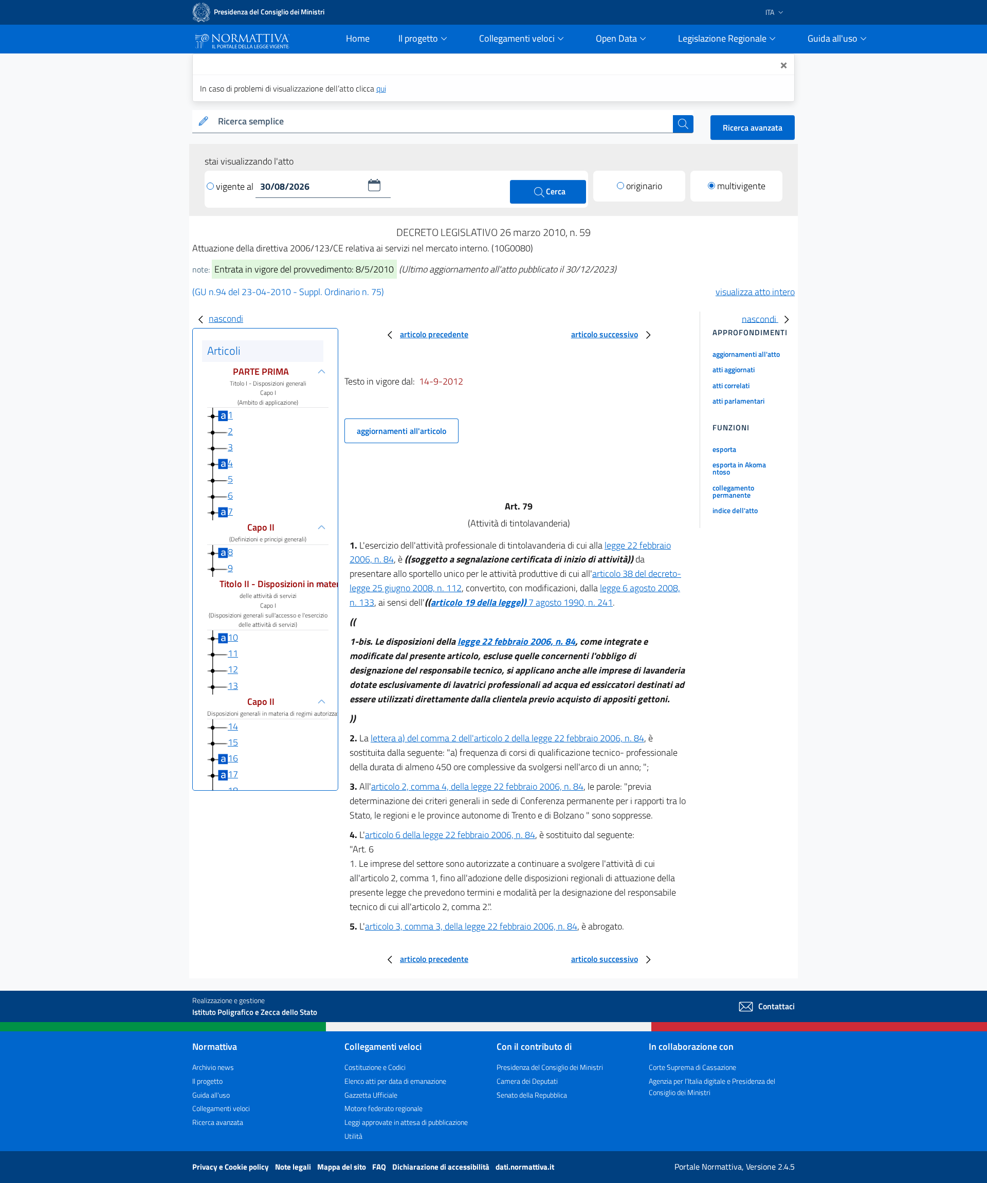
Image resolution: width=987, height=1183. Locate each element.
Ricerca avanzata (752, 127)
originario (644, 186)
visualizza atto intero (755, 292)
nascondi (226, 318)
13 (233, 686)
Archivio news (213, 1067)
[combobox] (443, 121)
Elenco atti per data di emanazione (395, 1081)
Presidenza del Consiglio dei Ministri (550, 1067)
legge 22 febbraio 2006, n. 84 (516, 641)
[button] (374, 185)
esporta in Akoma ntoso (739, 468)
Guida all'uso (211, 1094)
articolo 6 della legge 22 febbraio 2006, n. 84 (450, 835)
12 (233, 670)
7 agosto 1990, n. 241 (569, 602)
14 (233, 726)
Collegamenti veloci (221, 1108)
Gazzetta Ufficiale (370, 1094)
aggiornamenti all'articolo (401, 431)
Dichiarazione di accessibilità (441, 1167)
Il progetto (207, 1081)
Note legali (294, 1167)
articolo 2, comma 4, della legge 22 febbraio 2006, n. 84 (477, 786)
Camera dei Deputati (527, 1081)
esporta (724, 449)
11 (233, 653)
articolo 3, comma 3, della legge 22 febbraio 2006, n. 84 (471, 926)
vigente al (235, 186)
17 (233, 774)
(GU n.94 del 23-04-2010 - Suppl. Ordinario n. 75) (288, 292)
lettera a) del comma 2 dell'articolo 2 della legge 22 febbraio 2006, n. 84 (507, 738)
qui (381, 88)
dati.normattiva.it (525, 1167)
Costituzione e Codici (375, 1067)
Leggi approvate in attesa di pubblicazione (406, 1122)
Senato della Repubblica (532, 1094)
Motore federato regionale (383, 1108)
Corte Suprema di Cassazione (692, 1067)
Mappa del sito (342, 1167)
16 (233, 758)
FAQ (380, 1167)
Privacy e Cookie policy (231, 1167)
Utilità (353, 1136)
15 (233, 742)
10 (233, 637)
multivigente (741, 186)
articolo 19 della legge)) (478, 602)
